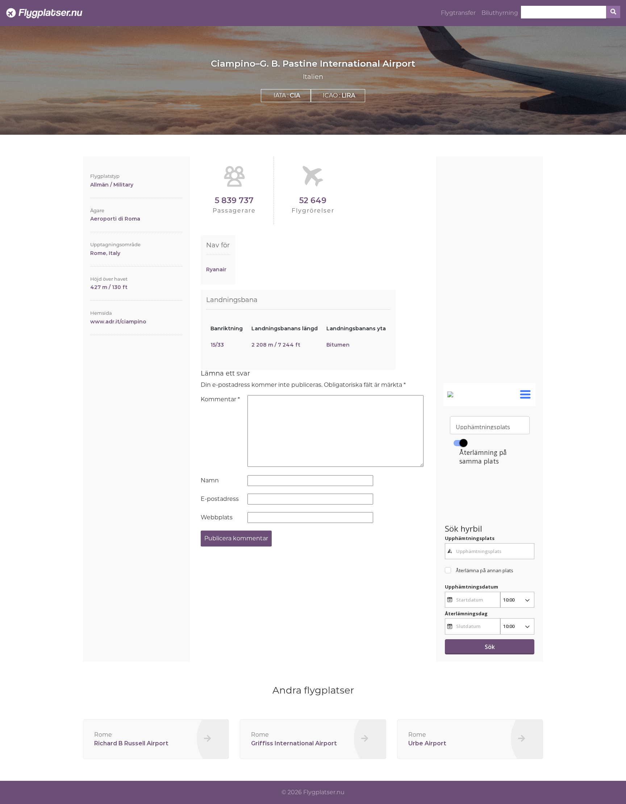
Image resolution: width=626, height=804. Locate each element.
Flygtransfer (458, 12)
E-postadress (220, 498)
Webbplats (217, 517)
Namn (210, 480)
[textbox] (489, 551)
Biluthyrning (499, 12)
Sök (490, 647)
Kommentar (220, 399)
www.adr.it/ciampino (118, 321)
